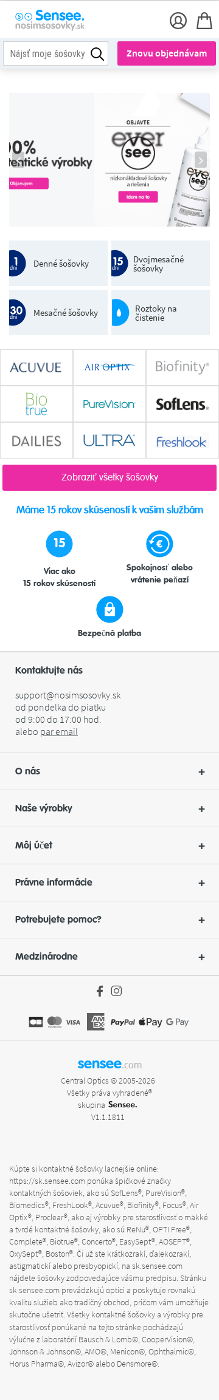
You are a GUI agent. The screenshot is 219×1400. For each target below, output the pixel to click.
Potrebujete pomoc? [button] (58, 919)
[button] (109, 771)
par (59, 731)
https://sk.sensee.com (47, 1180)
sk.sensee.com (157, 1265)
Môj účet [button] (33, 845)
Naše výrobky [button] (43, 808)
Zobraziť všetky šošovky (109, 477)
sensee (110, 1063)
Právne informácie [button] (53, 882)
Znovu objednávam (167, 53)
